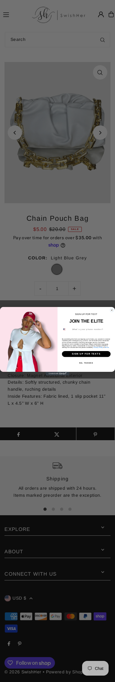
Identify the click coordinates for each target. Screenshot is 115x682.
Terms (107, 347)
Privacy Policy (98, 347)
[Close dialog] (111, 310)
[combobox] (66, 329)
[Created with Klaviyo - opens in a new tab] (57, 373)
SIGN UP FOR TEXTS (86, 354)
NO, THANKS (86, 363)
